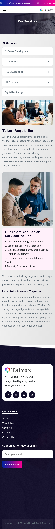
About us (7, 418)
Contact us (8, 427)
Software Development (17, 51)
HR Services (11, 82)
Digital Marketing (14, 92)
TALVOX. (27, 523)
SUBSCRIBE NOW (12, 464)
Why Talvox (8, 423)
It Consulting (11, 61)
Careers (6, 432)
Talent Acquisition (14, 72)
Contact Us (8, 437)
